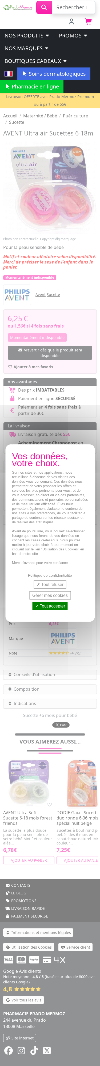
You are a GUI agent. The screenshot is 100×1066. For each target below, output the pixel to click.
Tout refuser (51, 584)
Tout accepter (52, 606)
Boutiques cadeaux (33, 61)
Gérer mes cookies (50, 595)
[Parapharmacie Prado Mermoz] (18, 7)
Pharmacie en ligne (34, 86)
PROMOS (71, 35)
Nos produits (25, 35)
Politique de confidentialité (50, 575)
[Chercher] (44, 7)
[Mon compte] (71, 22)
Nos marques (24, 48)
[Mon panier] (89, 22)
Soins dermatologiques (56, 73)
